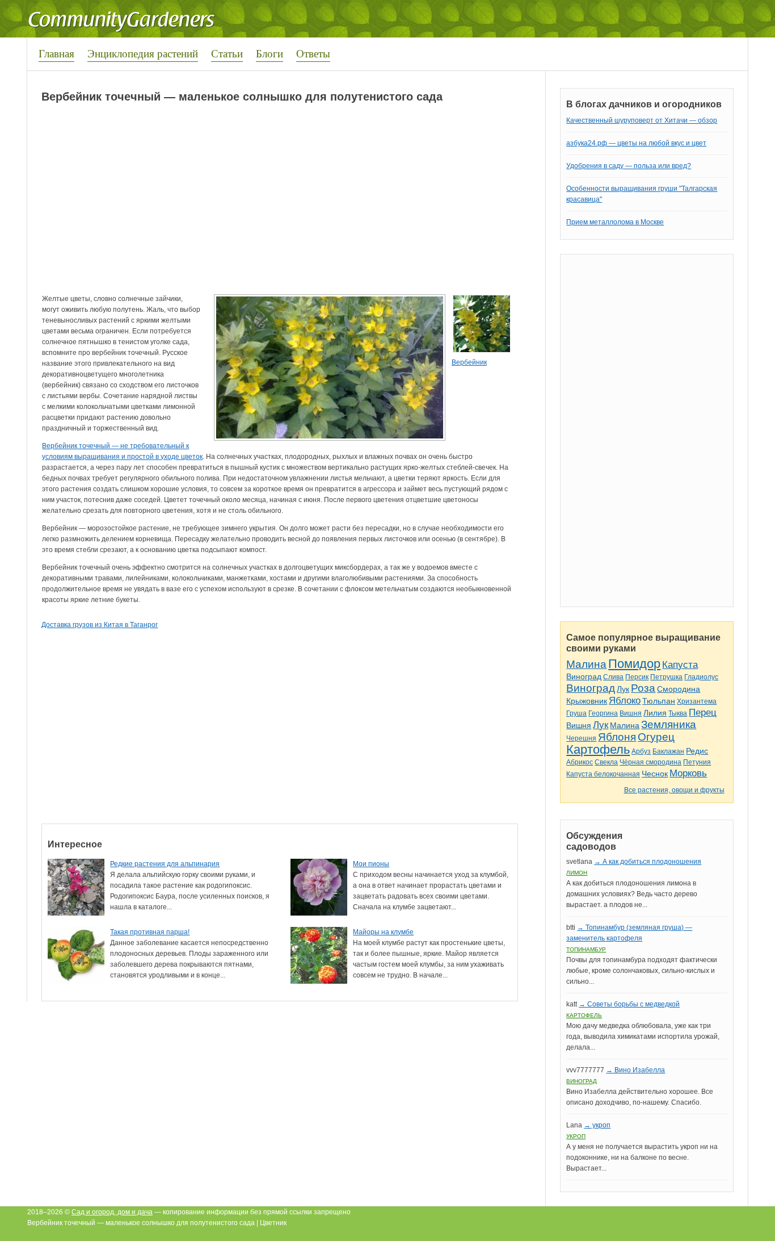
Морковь (688, 773)
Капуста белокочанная (603, 774)
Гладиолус (701, 677)
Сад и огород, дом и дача (112, 1212)
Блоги (269, 53)
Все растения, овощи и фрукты (674, 790)
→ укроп (597, 1125)
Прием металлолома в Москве (615, 222)
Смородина (678, 688)
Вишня (631, 713)
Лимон (576, 873)
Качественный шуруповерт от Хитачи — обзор (641, 120)
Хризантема (697, 701)
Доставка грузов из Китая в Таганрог (99, 625)
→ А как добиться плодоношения (647, 862)
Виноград (583, 676)
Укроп (576, 1136)
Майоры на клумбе (383, 932)
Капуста (680, 664)
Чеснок (655, 773)
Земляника (668, 724)
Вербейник (469, 362)
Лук (623, 688)
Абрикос (579, 762)
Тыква (677, 713)
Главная (56, 53)
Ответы (313, 53)
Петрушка (666, 677)
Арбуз (641, 751)
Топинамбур (586, 949)
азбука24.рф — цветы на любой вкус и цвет (636, 143)
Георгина (603, 713)
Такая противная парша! (149, 932)
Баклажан (668, 751)
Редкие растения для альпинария (165, 864)
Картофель (598, 749)
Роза (643, 688)
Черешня (581, 738)
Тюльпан (658, 700)
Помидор (634, 664)
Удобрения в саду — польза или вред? (628, 166)
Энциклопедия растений (142, 53)
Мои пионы (371, 864)
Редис (697, 750)
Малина (586, 664)
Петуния (697, 762)
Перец (703, 712)
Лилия (655, 712)
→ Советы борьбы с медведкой (629, 1004)
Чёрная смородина (650, 762)
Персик (636, 677)
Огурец (656, 737)
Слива (613, 677)
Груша (576, 713)
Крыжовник (586, 700)
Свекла (606, 762)
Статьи (227, 53)
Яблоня (617, 737)
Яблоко (625, 700)
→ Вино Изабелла (635, 1070)
